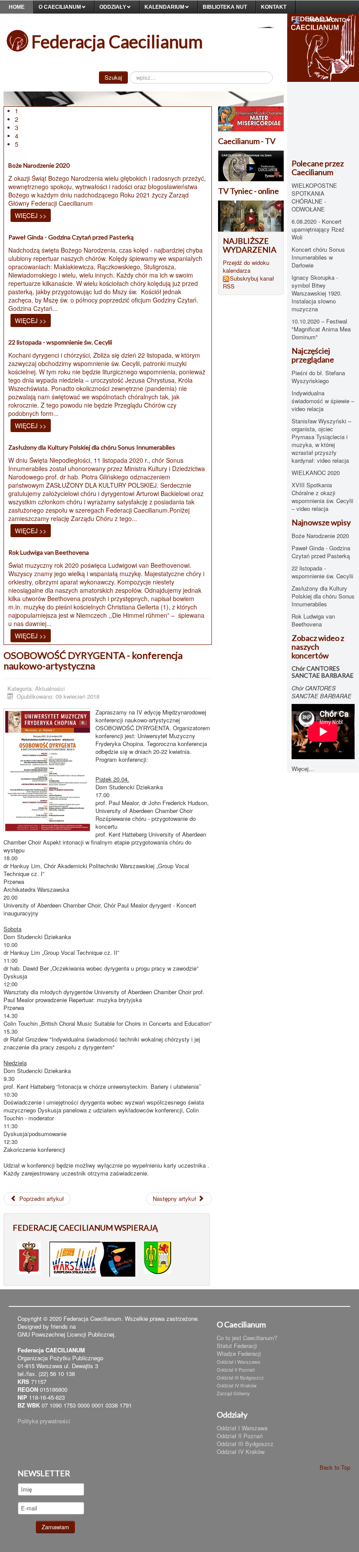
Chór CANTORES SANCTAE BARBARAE (323, 672)
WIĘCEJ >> (30, 215)
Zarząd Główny (233, 1393)
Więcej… (303, 768)
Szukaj (113, 77)
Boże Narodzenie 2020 (39, 165)
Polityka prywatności (44, 1421)
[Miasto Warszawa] (29, 1257)
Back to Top (335, 1467)
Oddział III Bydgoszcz (240, 1377)
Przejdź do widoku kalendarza (246, 266)
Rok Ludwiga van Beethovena (48, 552)
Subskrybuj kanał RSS (248, 282)
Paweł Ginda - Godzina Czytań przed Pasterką (71, 237)
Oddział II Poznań (236, 1369)
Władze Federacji (239, 1354)
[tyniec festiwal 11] (251, 118)
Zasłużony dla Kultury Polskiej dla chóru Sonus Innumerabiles (91, 447)
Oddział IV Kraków (237, 1385)
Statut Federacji (237, 1346)
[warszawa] (92, 1258)
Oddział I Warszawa (238, 1361)
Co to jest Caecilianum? (247, 1338)
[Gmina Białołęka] (157, 1257)
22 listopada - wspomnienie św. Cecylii (60, 342)
